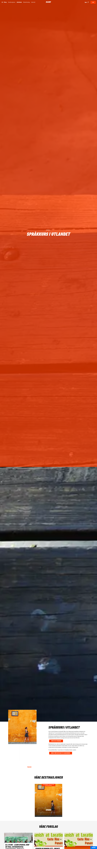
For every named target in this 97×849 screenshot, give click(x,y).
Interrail (33, 2)
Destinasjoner (11, 2)
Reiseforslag (26, 2)
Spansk (29, 766)
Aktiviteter (19, 2)
